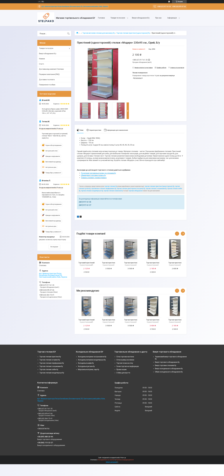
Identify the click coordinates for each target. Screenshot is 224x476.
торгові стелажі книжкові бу (113, 191)
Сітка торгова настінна (125, 357)
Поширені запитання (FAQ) (49, 74)
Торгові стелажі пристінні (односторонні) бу (133, 33)
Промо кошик (121, 369)
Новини (42, 59)
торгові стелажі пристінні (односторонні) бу (159, 186)
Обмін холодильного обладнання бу (169, 372)
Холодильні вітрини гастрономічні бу (92, 357)
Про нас (158, 18)
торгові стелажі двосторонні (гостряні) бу (131, 188)
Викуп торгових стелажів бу (165, 365)
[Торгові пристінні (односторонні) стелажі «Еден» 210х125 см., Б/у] (153, 306)
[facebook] (78, 217)
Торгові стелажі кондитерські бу (51, 373)
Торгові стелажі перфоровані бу (51, 363)
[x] (81, 217)
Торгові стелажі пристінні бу (50, 357)
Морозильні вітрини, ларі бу (88, 369)
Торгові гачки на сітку (124, 363)
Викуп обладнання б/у (140, 18)
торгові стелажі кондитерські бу (92, 191)
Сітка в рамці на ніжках (125, 360)
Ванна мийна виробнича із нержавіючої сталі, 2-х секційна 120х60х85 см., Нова (53, 195)
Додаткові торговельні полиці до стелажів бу (98, 173)
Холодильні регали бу (86, 366)
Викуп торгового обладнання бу (167, 362)
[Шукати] (68, 33)
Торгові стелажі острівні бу (49, 360)
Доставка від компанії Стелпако (51, 69)
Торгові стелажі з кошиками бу (51, 366)
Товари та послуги (118, 18)
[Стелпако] (45, 18)
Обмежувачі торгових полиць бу (93, 175)
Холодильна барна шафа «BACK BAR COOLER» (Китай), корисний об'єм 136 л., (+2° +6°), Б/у (55, 111)
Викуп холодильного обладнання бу (169, 368)
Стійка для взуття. (123, 373)
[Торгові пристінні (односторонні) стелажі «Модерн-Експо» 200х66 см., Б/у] (175, 249)
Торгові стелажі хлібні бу (48, 369)
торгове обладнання (136, 191)
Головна (101, 18)
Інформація (172, 18)
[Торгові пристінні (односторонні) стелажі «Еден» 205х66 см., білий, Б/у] (153, 249)
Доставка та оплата (47, 79)
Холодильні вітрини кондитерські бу (92, 360)
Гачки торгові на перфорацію (127, 366)
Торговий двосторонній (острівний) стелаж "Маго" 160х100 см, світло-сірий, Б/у (55, 136)
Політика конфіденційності (125, 460)
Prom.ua (123, 457)
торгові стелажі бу (111, 186)
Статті (41, 64)
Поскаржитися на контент (106, 460)
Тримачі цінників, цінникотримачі (94, 178)
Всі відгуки (54, 247)
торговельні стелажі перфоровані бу (103, 188)
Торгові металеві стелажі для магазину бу (98, 33)
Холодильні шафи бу (86, 363)
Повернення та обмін (47, 85)
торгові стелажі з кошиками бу (156, 188)
